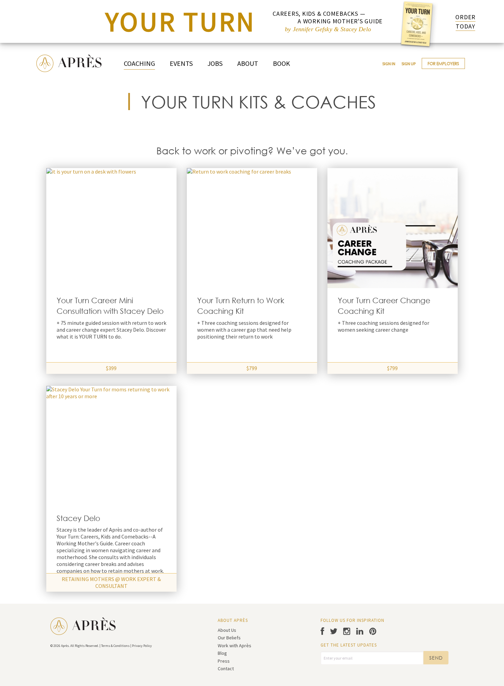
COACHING (139, 63)
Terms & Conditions (115, 645)
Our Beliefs (229, 638)
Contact (226, 668)
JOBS (215, 63)
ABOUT (247, 63)
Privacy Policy (142, 645)
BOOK (281, 63)
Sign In (388, 63)
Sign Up (408, 63)
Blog (222, 653)
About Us (227, 630)
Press (224, 661)
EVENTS (181, 63)
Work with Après (234, 645)
